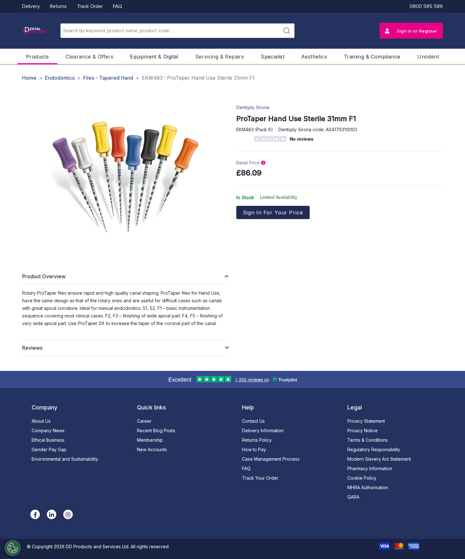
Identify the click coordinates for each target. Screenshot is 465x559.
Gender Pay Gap (49, 449)
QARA (353, 497)
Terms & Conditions (367, 440)
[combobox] (177, 30)
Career (144, 421)
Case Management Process (271, 459)
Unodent (428, 56)
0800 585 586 (426, 6)
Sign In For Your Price (273, 212)
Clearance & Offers (89, 56)
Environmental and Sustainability (65, 459)
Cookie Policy (361, 478)
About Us (41, 421)
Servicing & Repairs (219, 56)
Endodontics (60, 78)
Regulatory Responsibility (373, 449)
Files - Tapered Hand (108, 78)
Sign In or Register (416, 31)
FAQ (117, 6)
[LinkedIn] (52, 514)
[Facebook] (35, 514)
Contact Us (253, 421)
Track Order (90, 6)
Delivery (31, 6)
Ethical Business (48, 440)
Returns (58, 6)
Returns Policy (257, 440)
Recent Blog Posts (156, 430)
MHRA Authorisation (367, 487)
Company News (48, 430)
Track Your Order (260, 478)
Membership (150, 440)
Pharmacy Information (369, 468)
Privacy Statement (366, 421)
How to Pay (254, 449)
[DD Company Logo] (34, 30)
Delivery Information (263, 430)
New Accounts (152, 449)
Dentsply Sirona (252, 107)
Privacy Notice (362, 430)
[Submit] (286, 31)
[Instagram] (68, 514)
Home (29, 78)
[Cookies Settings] (13, 548)
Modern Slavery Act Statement (379, 459)
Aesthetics (314, 56)
